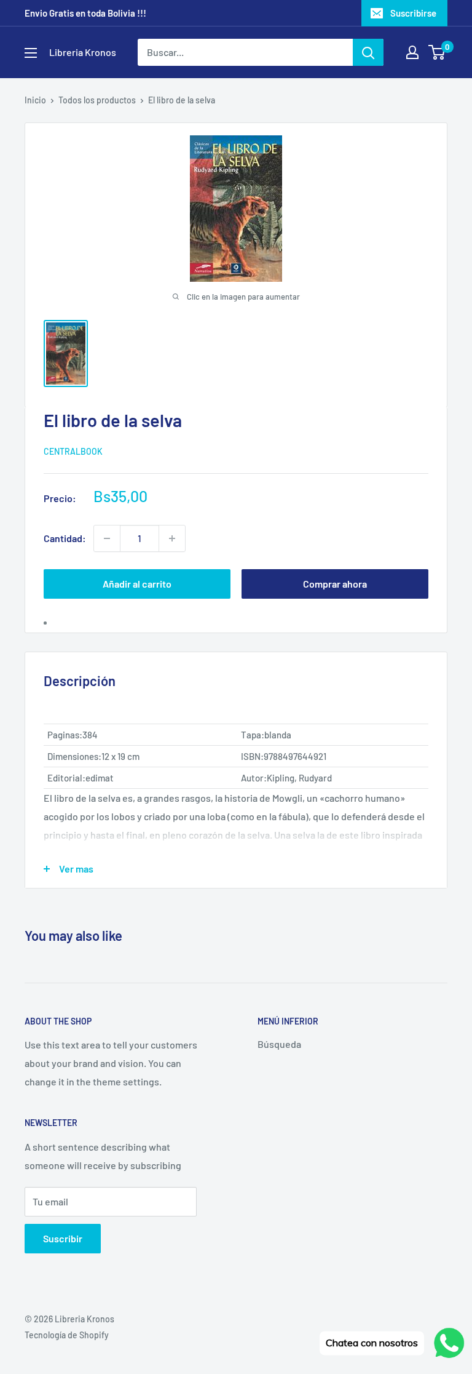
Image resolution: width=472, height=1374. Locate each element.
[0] (437, 52)
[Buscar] (368, 52)
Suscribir (62, 1238)
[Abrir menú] (31, 53)
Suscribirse (413, 12)
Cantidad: (65, 538)
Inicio (35, 100)
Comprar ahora (335, 583)
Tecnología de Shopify (67, 1335)
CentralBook (73, 451)
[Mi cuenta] (412, 52)
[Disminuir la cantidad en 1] (107, 538)
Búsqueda (279, 1044)
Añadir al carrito (137, 583)
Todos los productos (97, 100)
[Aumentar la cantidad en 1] (172, 538)
